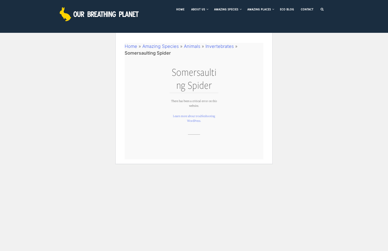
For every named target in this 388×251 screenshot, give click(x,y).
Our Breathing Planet (99, 14)
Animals (192, 46)
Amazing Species (160, 46)
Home (131, 46)
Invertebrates (219, 46)
